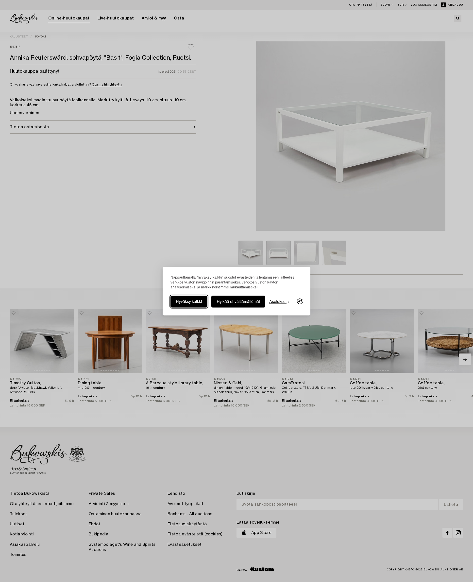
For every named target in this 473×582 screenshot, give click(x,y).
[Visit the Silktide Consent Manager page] (300, 301)
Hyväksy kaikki (189, 301)
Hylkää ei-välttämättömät (238, 301)
